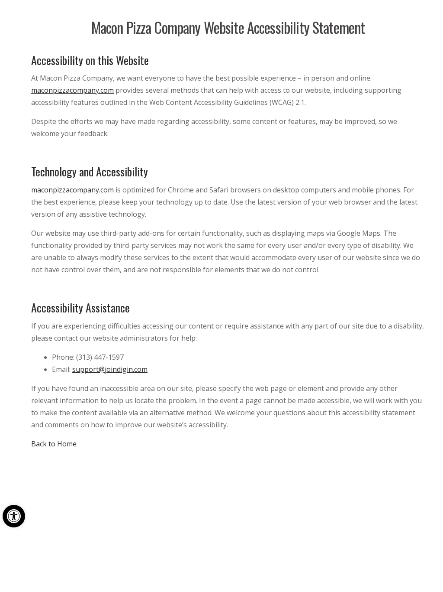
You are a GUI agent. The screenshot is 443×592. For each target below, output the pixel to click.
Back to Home (54, 444)
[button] (14, 516)
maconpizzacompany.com (72, 90)
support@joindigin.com (110, 369)
